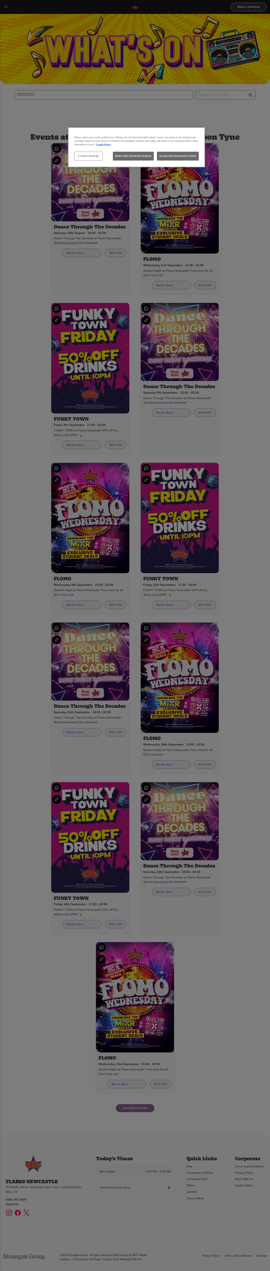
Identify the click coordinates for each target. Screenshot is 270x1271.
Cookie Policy (103, 144)
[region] (136, 147)
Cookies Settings (88, 156)
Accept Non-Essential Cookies (177, 156)
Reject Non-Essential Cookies (133, 156)
